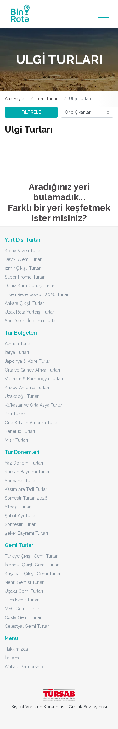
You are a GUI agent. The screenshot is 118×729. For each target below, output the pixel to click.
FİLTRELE (31, 112)
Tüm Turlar (47, 98)
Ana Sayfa (14, 98)
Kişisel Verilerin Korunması (38, 706)
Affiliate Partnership (24, 666)
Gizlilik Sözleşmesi (88, 706)
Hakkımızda (16, 649)
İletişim (12, 657)
